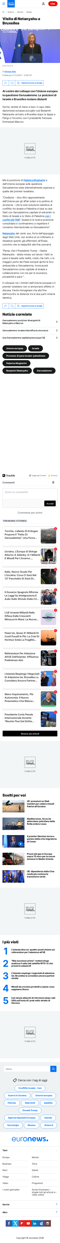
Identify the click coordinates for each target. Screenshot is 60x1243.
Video (5, 1183)
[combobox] (30, 1069)
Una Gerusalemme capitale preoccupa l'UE (23, 337)
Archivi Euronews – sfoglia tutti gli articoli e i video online (44, 1192)
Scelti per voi (14, 795)
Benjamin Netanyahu (17, 370)
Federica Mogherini (16, 363)
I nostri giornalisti (10, 1189)
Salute (35, 1170)
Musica (31, 1125)
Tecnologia (13, 1125)
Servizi (5, 1204)
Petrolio (12, 1103)
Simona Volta (10, 71)
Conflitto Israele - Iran (30, 1088)
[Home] (3, 12)
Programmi (37, 1183)
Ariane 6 (48, 1125)
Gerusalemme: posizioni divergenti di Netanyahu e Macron (21, 321)
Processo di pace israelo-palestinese (25, 355)
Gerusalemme (44, 370)
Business (6, 1163)
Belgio (29, 12)
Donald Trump (30, 1110)
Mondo (20, 12)
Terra (34, 1163)
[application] (30, 46)
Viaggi (5, 1176)
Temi (4, 1150)
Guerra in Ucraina (17, 1095)
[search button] (53, 1069)
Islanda (48, 1117)
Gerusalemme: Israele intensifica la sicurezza (25, 330)
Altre (4, 1212)
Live (53, 3)
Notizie (11, 12)
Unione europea (14, 348)
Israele (35, 348)
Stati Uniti (30, 1103)
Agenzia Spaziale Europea (21, 1117)
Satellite (48, 1103)
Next (4, 1170)
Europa (6, 1157)
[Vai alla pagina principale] (11, 3)
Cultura (35, 1176)
